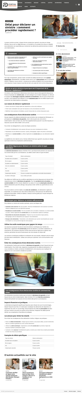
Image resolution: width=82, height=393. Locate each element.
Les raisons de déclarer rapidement (17, 60)
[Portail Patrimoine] (9, 4)
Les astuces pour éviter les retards (41, 70)
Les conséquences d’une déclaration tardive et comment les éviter (42, 65)
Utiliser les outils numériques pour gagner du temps (42, 58)
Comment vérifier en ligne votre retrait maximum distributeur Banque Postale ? (12, 375)
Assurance (9, 21)
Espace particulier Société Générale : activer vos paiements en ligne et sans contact (68, 66)
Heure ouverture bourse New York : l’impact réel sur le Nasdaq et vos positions (28, 375)
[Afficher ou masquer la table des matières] (35, 53)
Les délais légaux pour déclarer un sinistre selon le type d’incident (17, 67)
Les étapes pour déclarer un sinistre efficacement (16, 71)
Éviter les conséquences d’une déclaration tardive (40, 61)
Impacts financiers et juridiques (40, 67)
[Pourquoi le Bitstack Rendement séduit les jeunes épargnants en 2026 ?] (46, 364)
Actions (24, 371)
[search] (76, 5)
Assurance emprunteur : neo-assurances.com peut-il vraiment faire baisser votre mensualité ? (69, 59)
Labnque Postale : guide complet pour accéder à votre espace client (66, 81)
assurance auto (33, 98)
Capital (7, 371)
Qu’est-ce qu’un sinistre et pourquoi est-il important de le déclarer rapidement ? (17, 58)
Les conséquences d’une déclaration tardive (17, 64)
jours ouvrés (40, 79)
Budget (41, 371)
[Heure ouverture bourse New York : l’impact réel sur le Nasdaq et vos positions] (29, 364)
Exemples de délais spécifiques (40, 73)
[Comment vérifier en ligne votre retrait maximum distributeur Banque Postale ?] (12, 364)
